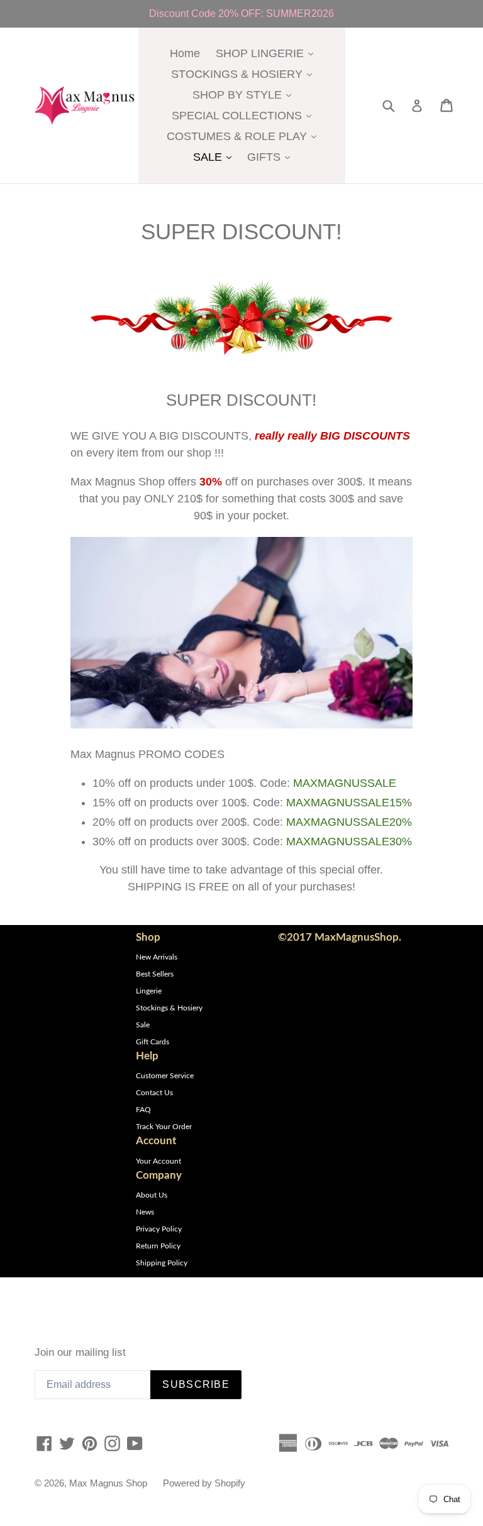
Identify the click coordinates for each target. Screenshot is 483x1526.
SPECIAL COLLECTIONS (245, 115)
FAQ (143, 1109)
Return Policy (158, 1246)
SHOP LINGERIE (267, 53)
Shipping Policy (161, 1263)
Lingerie (149, 991)
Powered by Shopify (204, 1483)
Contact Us (154, 1092)
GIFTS (271, 156)
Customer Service (165, 1076)
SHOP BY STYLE (244, 94)
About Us (151, 1195)
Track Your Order (164, 1126)
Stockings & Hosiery (169, 1008)
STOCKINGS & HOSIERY (244, 73)
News (145, 1212)
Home (185, 53)
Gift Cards (152, 1042)
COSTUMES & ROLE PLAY (245, 136)
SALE (215, 156)
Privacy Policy (159, 1229)
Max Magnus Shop (108, 1483)
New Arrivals (156, 957)
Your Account (158, 1161)
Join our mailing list (80, 1352)
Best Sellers (155, 974)
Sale (143, 1025)
